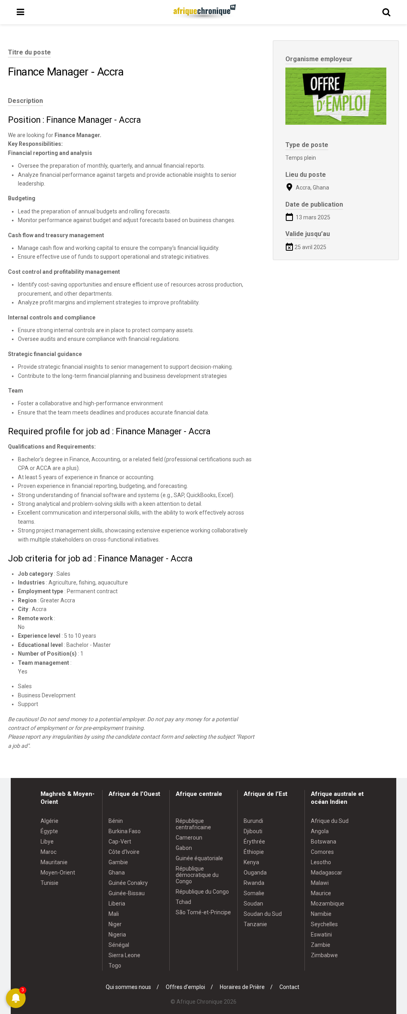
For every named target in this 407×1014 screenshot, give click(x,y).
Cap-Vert (120, 841)
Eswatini (321, 934)
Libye (47, 841)
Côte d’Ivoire (124, 852)
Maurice (321, 893)
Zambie (320, 945)
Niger (115, 924)
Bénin (116, 821)
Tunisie (49, 883)
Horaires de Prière (242, 987)
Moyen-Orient (58, 872)
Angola (320, 831)
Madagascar (326, 872)
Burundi (253, 821)
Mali (114, 914)
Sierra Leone (124, 955)
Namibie (321, 914)
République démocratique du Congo (197, 874)
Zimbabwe (324, 955)
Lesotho (321, 862)
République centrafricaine (193, 824)
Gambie (118, 862)
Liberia (117, 903)
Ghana (117, 872)
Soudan (253, 903)
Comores (322, 852)
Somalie (254, 893)
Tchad (183, 902)
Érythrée (254, 841)
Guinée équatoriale (199, 858)
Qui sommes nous (128, 987)
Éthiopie (254, 852)
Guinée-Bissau (127, 893)
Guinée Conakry (128, 883)
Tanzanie (255, 924)
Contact (289, 987)
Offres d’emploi (185, 987)
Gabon (184, 848)
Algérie (49, 821)
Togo (115, 965)
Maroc (48, 852)
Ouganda (255, 872)
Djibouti (253, 831)
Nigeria (117, 934)
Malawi (320, 883)
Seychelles (324, 924)
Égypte (49, 831)
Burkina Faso (125, 831)
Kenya (251, 862)
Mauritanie (54, 862)
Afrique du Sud (330, 821)
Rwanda (254, 883)
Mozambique (327, 903)
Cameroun (189, 837)
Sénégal (119, 945)
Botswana (323, 841)
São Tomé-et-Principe (203, 912)
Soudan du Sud (263, 914)
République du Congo (202, 891)
